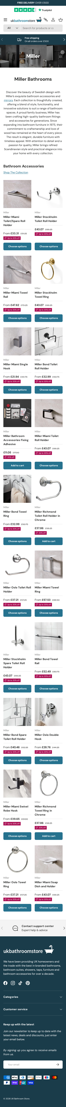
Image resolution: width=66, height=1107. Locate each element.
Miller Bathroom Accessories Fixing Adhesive (16, 440)
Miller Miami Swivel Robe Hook (15, 808)
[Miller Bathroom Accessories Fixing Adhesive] (17, 413)
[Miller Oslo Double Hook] (49, 712)
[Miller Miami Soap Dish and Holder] (49, 859)
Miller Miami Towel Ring (47, 589)
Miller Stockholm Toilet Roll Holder (46, 219)
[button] (60, 19)
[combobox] (33, 28)
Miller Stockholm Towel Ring (46, 295)
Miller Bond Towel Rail (46, 661)
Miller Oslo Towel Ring (14, 884)
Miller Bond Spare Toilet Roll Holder (15, 737)
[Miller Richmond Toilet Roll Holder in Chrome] (49, 489)
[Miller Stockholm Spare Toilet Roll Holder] (17, 636)
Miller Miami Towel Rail (15, 295)
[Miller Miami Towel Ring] (49, 565)
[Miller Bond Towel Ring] (17, 489)
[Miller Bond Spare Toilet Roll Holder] (17, 712)
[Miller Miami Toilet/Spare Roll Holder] (17, 194)
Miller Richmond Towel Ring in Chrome (45, 810)
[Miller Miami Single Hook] (17, 341)
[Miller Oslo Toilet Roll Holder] (17, 565)
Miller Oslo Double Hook (47, 737)
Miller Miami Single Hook (15, 366)
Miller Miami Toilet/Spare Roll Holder (14, 221)
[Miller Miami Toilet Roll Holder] (49, 413)
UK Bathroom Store (20, 1098)
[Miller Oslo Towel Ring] (17, 859)
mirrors (8, 100)
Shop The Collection (15, 172)
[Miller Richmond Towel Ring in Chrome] (49, 784)
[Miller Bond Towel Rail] (49, 636)
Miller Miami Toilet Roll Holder (47, 438)
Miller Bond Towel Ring (15, 514)
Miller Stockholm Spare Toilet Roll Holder (14, 663)
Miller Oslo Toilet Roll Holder (17, 589)
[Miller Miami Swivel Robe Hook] (17, 784)
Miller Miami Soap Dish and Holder (46, 884)
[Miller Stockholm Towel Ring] (49, 270)
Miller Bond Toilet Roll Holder (46, 366)
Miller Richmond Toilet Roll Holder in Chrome (47, 516)
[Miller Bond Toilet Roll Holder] (49, 341)
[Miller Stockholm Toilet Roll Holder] (49, 194)
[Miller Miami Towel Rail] (17, 270)
